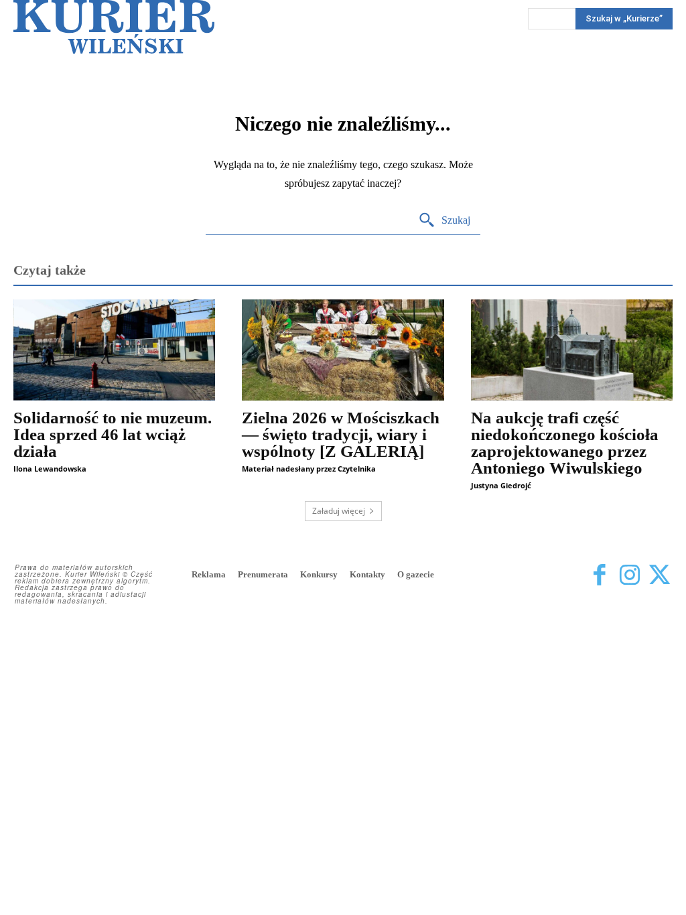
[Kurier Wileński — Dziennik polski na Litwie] (113, 27)
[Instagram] (629, 575)
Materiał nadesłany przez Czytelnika (309, 469)
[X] (659, 575)
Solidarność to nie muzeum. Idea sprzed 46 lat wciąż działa (112, 434)
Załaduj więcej (338, 510)
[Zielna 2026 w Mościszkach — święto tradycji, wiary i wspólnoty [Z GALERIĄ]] (342, 350)
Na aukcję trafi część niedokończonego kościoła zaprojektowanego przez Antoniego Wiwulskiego (565, 443)
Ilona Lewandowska (49, 469)
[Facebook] (599, 575)
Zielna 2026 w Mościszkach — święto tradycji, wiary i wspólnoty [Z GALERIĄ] (340, 434)
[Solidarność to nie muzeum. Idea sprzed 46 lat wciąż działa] (114, 350)
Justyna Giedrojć (501, 485)
